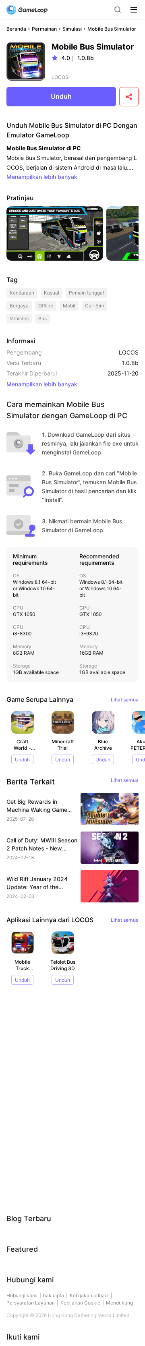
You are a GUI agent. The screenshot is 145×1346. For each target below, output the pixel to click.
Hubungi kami (21, 1295)
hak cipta (53, 1295)
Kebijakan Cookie (80, 1303)
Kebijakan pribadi (89, 1295)
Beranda (16, 29)
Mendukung (119, 1303)
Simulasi (72, 29)
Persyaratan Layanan (30, 1303)
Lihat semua (125, 700)
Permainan (44, 29)
